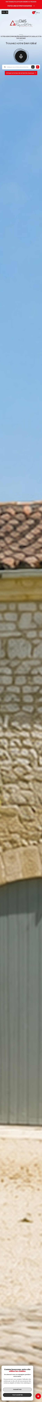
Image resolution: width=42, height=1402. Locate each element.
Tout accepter (17, 1395)
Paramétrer (17, 1389)
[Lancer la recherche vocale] (21, 56)
